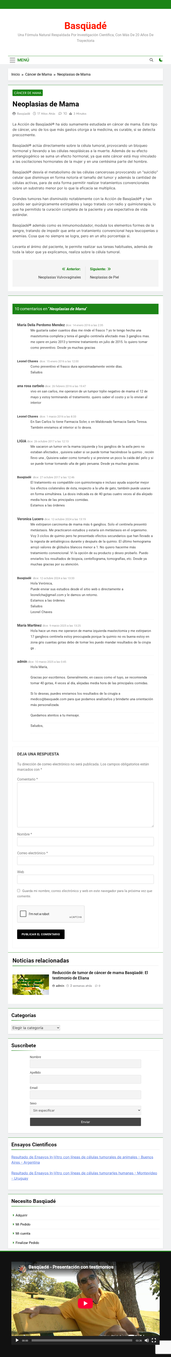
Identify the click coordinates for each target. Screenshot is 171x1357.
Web (20, 872)
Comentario (27, 779)
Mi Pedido (23, 1224)
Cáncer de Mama (27, 93)
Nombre (24, 834)
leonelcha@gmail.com (47, 595)
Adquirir (21, 1215)
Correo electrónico (32, 853)
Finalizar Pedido (27, 1243)
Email (33, 1088)
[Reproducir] (17, 1340)
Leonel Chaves (27, 361)
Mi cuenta (23, 1233)
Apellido (35, 1072)
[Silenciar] (147, 1340)
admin (60, 985)
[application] (85, 1303)
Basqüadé (85, 25)
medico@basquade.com (49, 699)
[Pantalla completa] (154, 1340)
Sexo (33, 1103)
